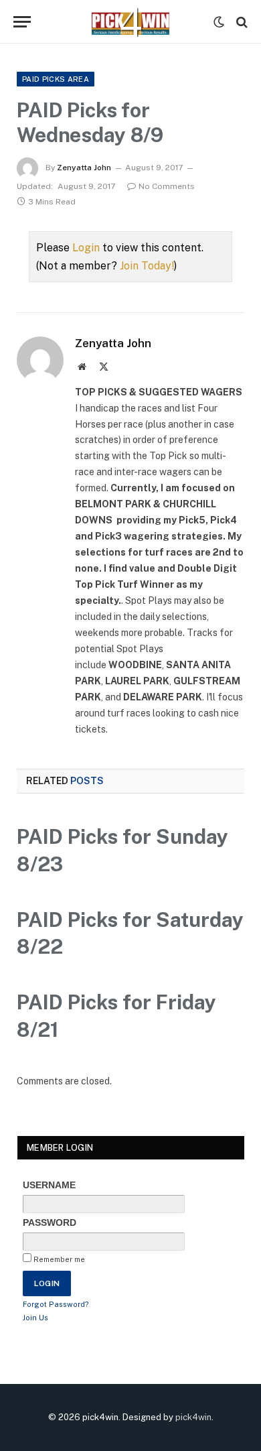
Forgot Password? (56, 1304)
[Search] (241, 22)
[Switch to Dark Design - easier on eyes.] (219, 22)
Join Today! (147, 265)
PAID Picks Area (55, 79)
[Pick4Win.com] (130, 22)
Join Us (35, 1318)
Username (49, 1185)
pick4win (193, 1417)
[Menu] (22, 22)
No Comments (167, 186)
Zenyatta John (84, 167)
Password (49, 1222)
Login (86, 247)
